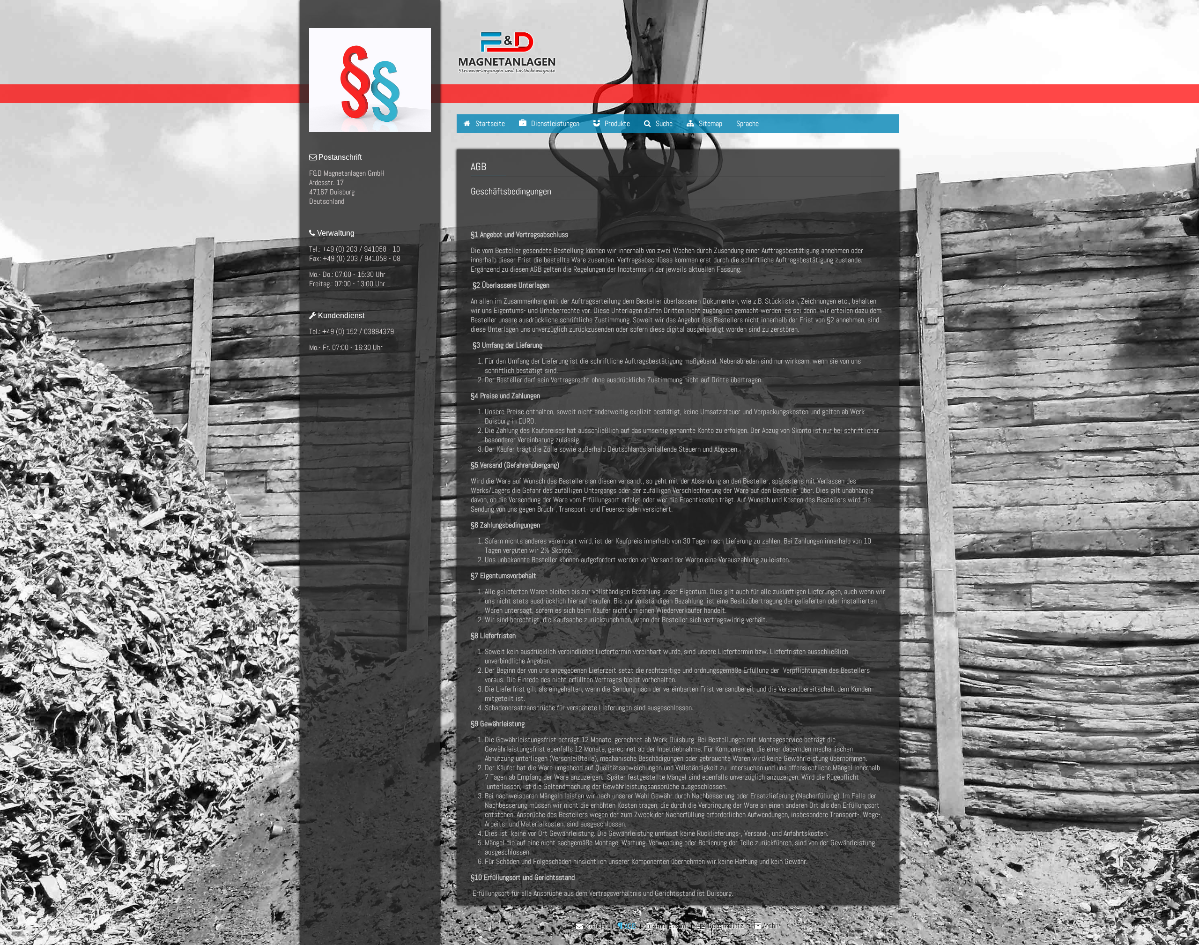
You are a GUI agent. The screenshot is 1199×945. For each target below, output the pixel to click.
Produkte (616, 123)
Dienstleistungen (554, 123)
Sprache (747, 123)
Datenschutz (725, 926)
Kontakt (595, 926)
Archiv (771, 926)
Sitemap (709, 123)
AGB (629, 926)
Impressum (670, 926)
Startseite (489, 123)
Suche (663, 123)
